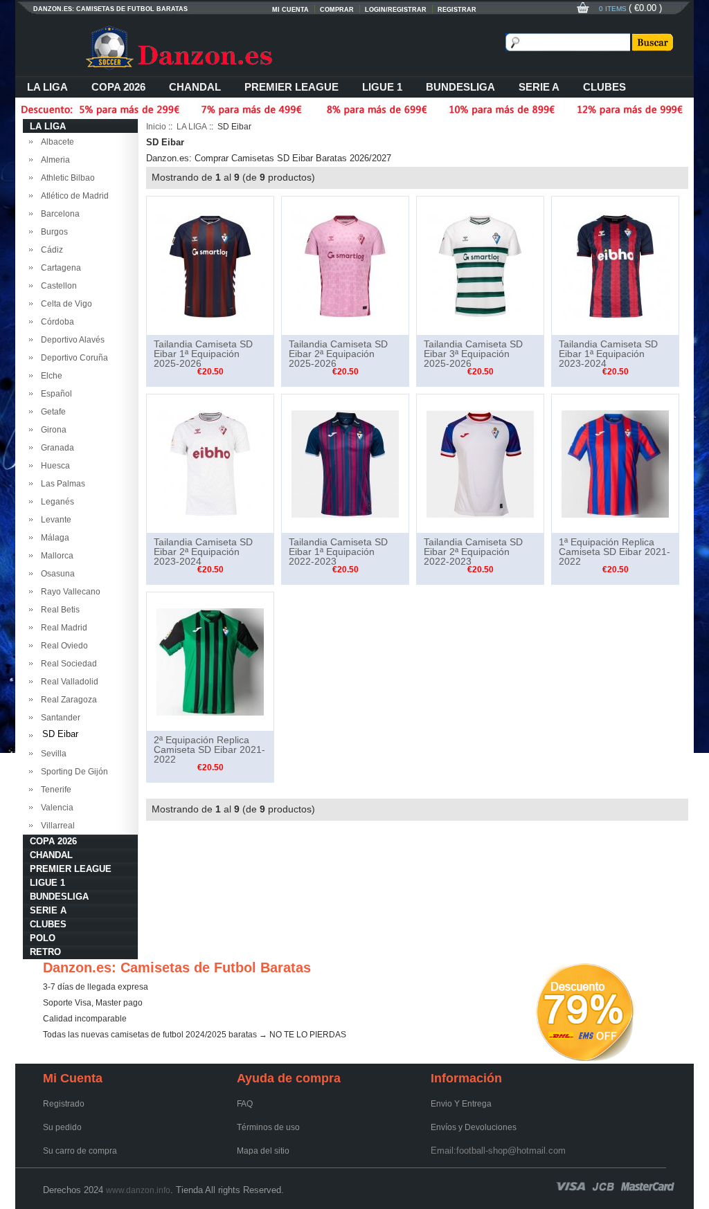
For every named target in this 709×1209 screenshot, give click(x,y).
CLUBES (604, 87)
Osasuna (56, 574)
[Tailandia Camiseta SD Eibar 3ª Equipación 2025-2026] (480, 265)
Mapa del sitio (263, 1151)
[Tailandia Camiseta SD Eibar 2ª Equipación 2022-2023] (480, 463)
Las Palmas (61, 484)
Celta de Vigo (64, 304)
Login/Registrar (396, 9)
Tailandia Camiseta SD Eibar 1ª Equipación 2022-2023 (338, 551)
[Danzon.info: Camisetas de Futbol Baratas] (202, 48)
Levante (54, 520)
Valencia (55, 807)
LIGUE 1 (382, 87)
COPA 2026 (118, 87)
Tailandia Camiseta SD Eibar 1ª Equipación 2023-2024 (608, 353)
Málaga (53, 538)
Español (54, 394)
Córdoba (55, 322)
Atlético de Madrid (73, 196)
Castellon (57, 286)
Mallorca (55, 556)
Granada (55, 448)
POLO (42, 938)
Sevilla (51, 753)
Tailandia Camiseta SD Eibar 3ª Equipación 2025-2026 (473, 353)
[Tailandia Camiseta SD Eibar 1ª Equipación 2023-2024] (615, 265)
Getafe (51, 412)
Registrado (63, 1104)
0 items (614, 8)
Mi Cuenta (290, 9)
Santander (58, 717)
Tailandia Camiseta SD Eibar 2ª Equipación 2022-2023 (473, 551)
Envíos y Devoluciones (474, 1127)
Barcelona (58, 214)
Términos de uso (268, 1127)
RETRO (45, 952)
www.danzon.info (138, 1190)
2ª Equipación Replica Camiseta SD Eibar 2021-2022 (209, 749)
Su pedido (62, 1127)
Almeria (53, 160)
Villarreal (56, 825)
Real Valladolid (67, 682)
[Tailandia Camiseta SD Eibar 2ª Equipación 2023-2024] (210, 463)
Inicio (156, 126)
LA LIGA (47, 87)
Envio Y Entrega (461, 1104)
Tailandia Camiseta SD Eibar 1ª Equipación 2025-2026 (203, 353)
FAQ (245, 1104)
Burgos (52, 232)
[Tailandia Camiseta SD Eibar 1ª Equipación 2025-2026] (210, 265)
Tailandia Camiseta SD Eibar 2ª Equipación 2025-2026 (338, 353)
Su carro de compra (80, 1151)
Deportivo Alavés (71, 340)
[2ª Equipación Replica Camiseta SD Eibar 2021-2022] (210, 660)
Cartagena (59, 268)
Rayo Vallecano (68, 592)
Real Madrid (62, 628)
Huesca (53, 466)
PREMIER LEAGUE (291, 87)
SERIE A (539, 87)
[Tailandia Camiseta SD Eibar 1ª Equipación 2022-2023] (345, 463)
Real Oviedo (62, 646)
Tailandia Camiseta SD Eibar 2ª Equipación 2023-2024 (203, 551)
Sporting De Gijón (72, 771)
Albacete (55, 142)
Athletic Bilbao (66, 178)
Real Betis (58, 610)
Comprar (337, 9)
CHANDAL (195, 87)
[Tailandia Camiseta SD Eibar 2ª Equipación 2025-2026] (345, 265)
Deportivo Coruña (72, 358)
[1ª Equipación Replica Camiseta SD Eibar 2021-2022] (615, 463)
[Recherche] (651, 42)
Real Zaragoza (67, 700)
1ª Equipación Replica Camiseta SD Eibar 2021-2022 (614, 551)
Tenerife (54, 789)
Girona (51, 430)
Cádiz (50, 250)
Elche (49, 376)
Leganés (55, 502)
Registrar (457, 9)
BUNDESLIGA (460, 87)
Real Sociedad (67, 664)
